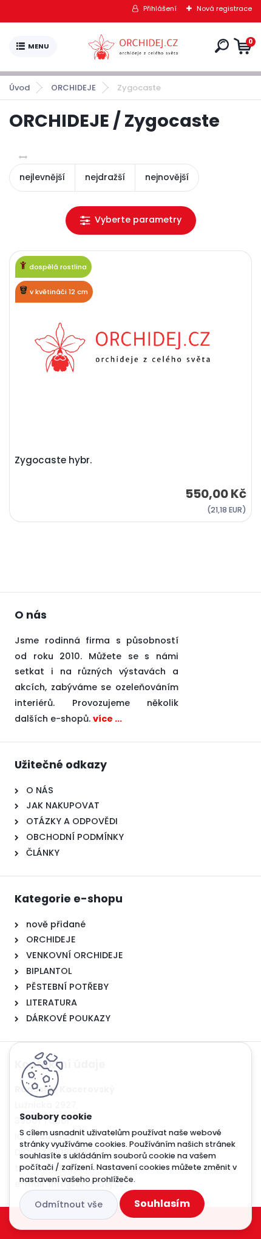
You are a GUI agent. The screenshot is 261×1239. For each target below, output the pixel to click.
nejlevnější (42, 177)
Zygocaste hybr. (53, 460)
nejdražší (105, 177)
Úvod (19, 87)
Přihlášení (160, 8)
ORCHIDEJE (73, 87)
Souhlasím (162, 1203)
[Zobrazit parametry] (131, 220)
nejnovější (167, 177)
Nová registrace (224, 8)
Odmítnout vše (69, 1204)
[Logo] (133, 46)
